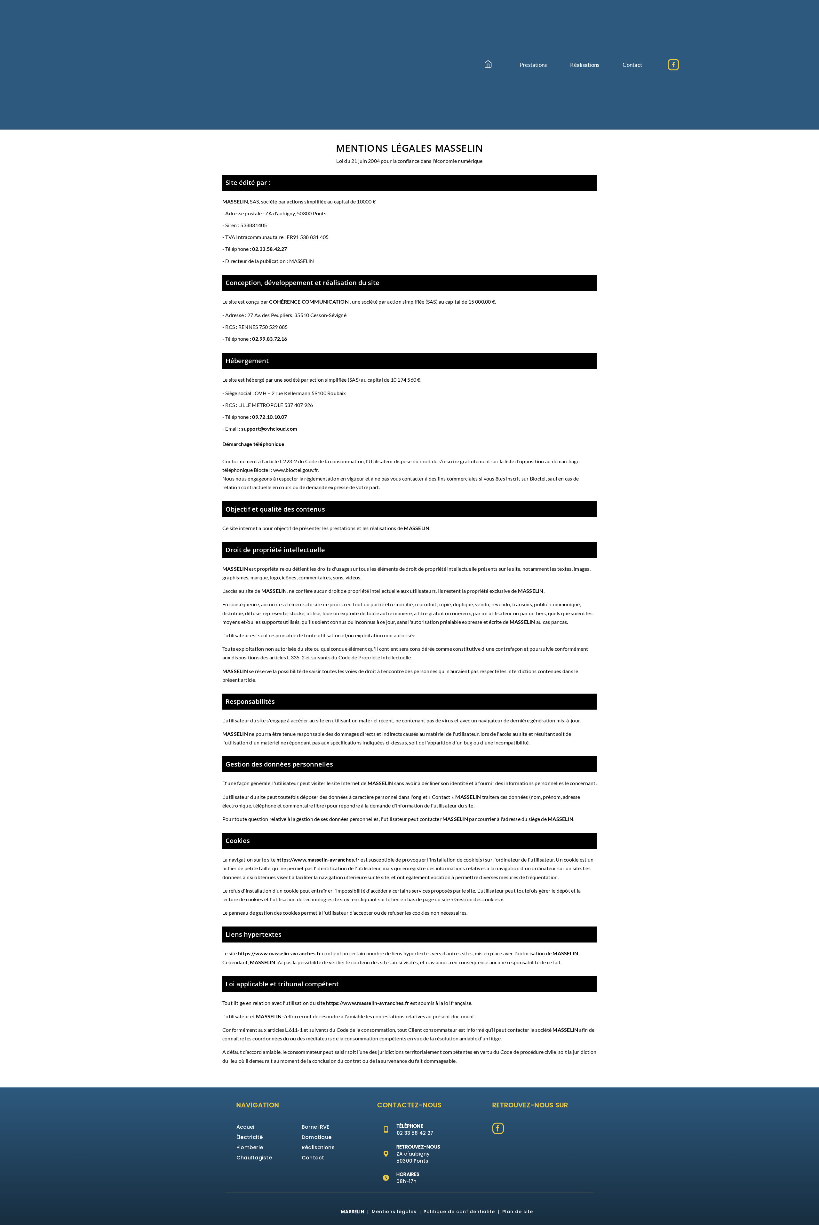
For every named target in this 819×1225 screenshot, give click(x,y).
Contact (313, 1157)
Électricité (249, 1137)
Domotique (316, 1137)
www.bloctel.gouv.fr (295, 470)
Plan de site (517, 1211)
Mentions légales (394, 1211)
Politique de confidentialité (459, 1211)
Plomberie (249, 1147)
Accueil (246, 1127)
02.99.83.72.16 (269, 339)
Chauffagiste (254, 1157)
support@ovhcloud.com (269, 429)
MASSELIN (352, 1211)
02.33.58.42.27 (269, 249)
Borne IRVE (315, 1127)
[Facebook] (498, 1128)
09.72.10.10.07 (269, 417)
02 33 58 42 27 (415, 1133)
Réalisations (318, 1147)
